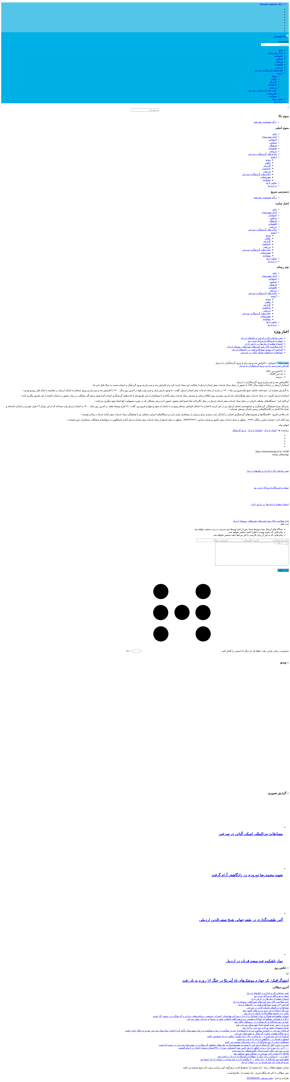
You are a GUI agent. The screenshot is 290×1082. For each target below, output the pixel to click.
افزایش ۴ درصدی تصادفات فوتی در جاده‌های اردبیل (257, 349)
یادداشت (272, 84)
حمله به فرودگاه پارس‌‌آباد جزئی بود (265, 341)
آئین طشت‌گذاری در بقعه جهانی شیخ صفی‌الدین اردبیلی (241, 920)
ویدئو (274, 76)
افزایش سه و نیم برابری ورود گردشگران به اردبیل (264, 366)
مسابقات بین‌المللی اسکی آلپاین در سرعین (261, 352)
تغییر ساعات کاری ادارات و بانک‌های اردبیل (261, 338)
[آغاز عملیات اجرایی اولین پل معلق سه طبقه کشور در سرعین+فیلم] (279, 743)
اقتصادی (278, 64)
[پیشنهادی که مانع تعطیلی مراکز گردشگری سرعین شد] (279, 787)
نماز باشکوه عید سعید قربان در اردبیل (254, 961)
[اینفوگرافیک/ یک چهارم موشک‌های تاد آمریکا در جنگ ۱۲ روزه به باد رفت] (287, 974)
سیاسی (279, 58)
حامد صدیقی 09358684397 (260, 1078)
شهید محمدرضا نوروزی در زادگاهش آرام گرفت (247, 875)
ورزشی (279, 67)
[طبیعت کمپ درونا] (279, 704)
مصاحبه (273, 96)
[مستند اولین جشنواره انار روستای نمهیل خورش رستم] (279, 692)
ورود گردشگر (239, 430)
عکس (274, 79)
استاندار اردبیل (255, 430)
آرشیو (280, 73)
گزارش (273, 81)
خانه (281, 50)
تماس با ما (277, 99)
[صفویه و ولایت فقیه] (279, 679)
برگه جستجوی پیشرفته (271, 4)
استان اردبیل (270, 430)
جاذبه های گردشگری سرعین (268, 70)
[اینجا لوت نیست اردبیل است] (279, 759)
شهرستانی (271, 93)
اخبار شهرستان (275, 53)
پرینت (279, 377)
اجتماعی (278, 56)
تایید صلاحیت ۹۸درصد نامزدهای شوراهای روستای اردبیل (255, 346)
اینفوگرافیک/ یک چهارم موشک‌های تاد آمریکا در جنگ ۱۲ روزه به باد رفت (235, 981)
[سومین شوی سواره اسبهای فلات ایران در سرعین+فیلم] (279, 718)
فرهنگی (279, 61)
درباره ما (278, 102)
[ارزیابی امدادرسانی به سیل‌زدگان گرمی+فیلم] (279, 732)
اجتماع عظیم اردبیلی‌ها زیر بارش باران (264, 344)
